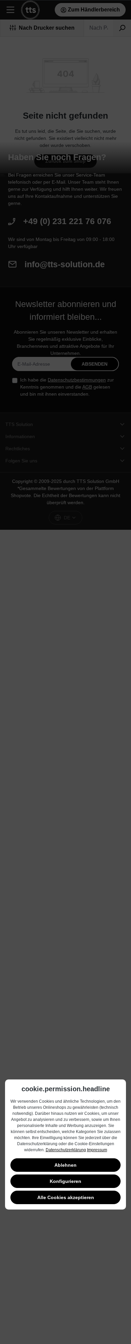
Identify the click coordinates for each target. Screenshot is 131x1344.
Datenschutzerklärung (66, 1150)
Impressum (97, 1150)
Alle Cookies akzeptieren (65, 1197)
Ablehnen (65, 1165)
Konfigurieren (65, 1181)
